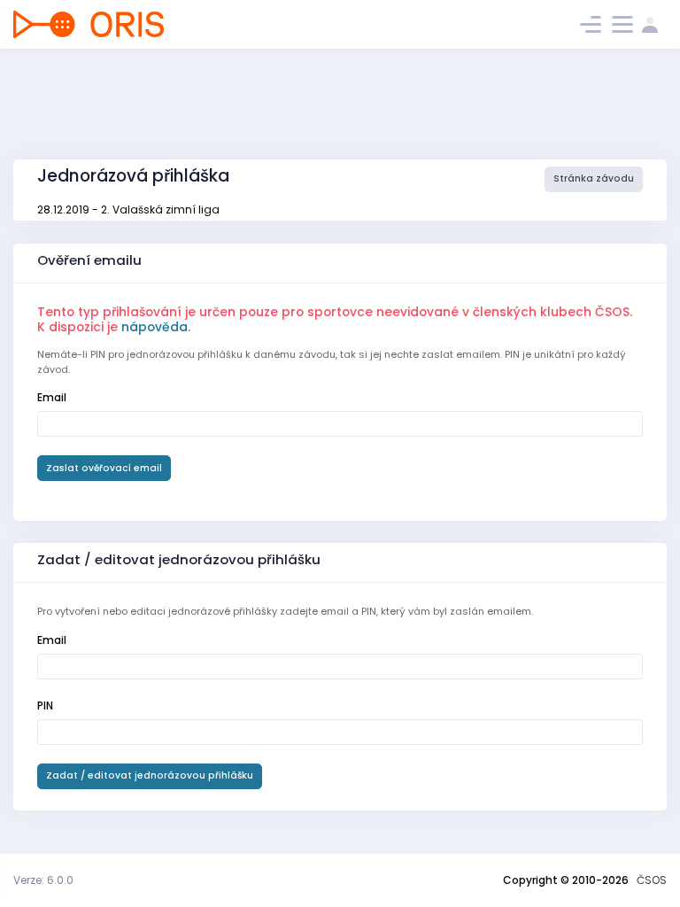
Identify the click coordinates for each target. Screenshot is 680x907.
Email (51, 397)
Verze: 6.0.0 (43, 880)
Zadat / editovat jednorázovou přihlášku (149, 775)
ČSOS (652, 880)
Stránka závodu (593, 178)
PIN (45, 705)
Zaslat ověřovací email (104, 468)
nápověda (154, 327)
